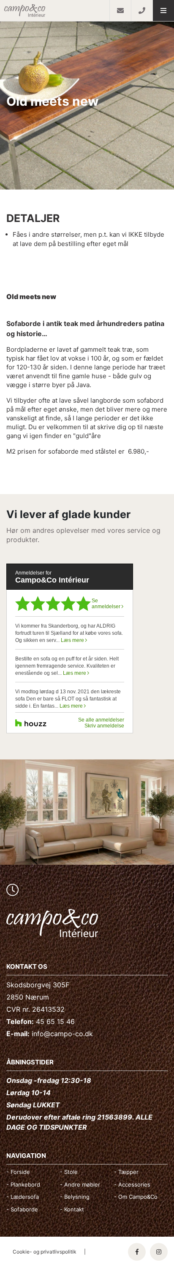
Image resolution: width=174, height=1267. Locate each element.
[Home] (54, 10)
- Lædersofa (22, 1196)
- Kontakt (72, 1209)
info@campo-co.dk (62, 1033)
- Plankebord (23, 1184)
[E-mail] (120, 10)
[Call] (141, 10)
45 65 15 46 (55, 1021)
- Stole (69, 1171)
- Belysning (75, 1196)
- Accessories (132, 1184)
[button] (163, 10)
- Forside (18, 1171)
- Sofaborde (22, 1209)
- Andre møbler (80, 1184)
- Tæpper (126, 1171)
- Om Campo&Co (136, 1196)
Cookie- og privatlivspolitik (44, 1251)
